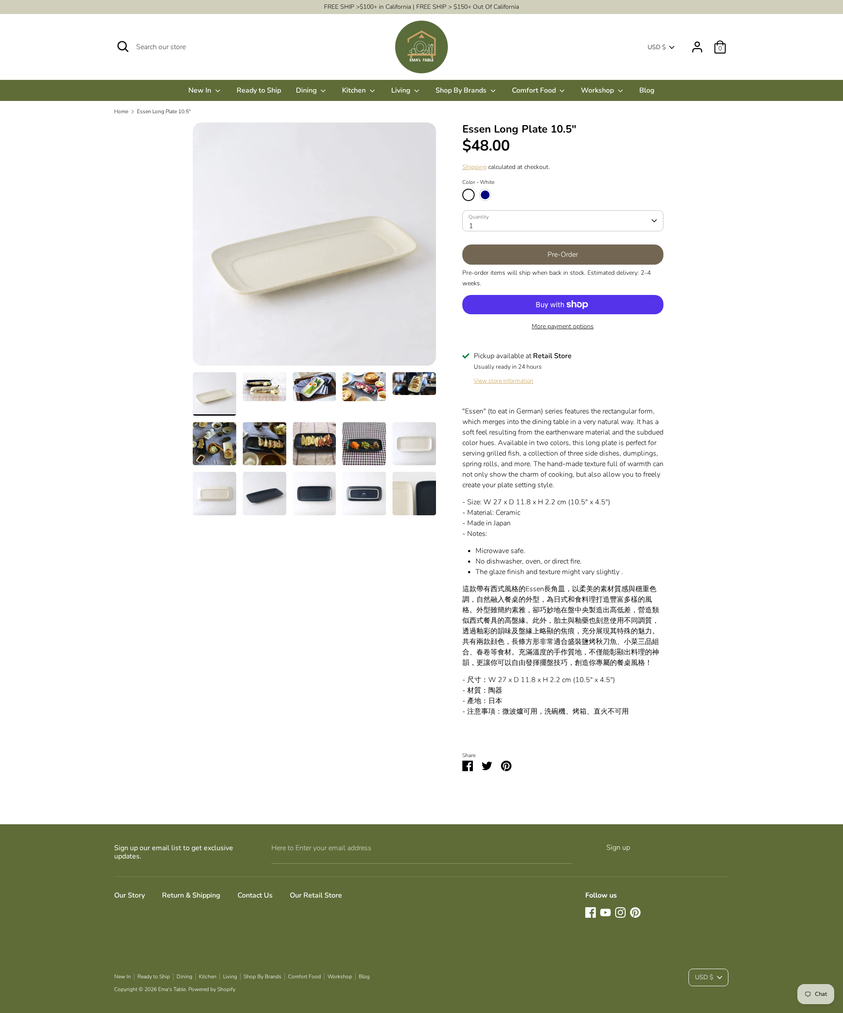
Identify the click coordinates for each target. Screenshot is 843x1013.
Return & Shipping (191, 895)
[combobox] (562, 220)
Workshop (598, 90)
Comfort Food (535, 90)
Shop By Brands (462, 90)
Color (478, 182)
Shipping (474, 167)
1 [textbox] (471, 226)
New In (200, 90)
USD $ (657, 47)
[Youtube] (605, 912)
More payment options (563, 326)
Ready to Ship (259, 90)
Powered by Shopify (211, 989)
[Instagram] (620, 912)
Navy (485, 195)
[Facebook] (590, 912)
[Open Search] (123, 46)
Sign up (618, 847)
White (468, 195)
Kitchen (354, 90)
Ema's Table (172, 989)
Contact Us (255, 895)
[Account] (697, 43)
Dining (307, 90)
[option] (314, 247)
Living (401, 90)
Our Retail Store (316, 895)
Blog (647, 90)
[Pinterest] (635, 912)
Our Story (129, 895)
